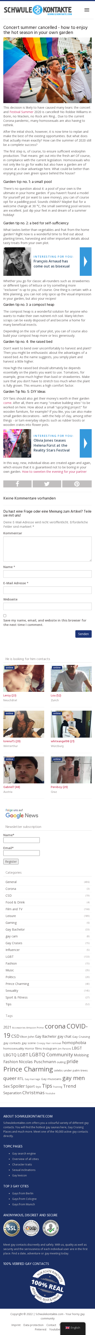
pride (72, 1061)
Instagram (50, 1048)
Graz (54, 792)
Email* (8, 848)
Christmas (33, 1092)
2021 (7, 1027)
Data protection (33, 1325)
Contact (51, 1325)
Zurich (55, 700)
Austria (7, 792)
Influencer (13, 950)
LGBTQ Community (51, 1054)
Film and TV (14, 909)
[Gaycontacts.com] (38, 9)
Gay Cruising (81, 1037)
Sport (30, 1086)
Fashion (11, 963)
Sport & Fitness (17, 997)
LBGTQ (10, 1054)
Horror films (33, 1048)
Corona (11, 889)
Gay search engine (24, 1153)
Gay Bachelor (15, 929)
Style (38, 1086)
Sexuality (12, 990)
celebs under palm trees (71, 1070)
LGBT (10, 956)
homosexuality (13, 1048)
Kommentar (12, 533)
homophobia (74, 1042)
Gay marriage (32, 1079)
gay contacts (12, 1043)
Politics (11, 977)
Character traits (22, 1164)
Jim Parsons (64, 1048)
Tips (8, 1004)
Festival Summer (21, 112)
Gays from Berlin (22, 1193)
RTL (20, 1078)
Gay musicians (51, 1079)
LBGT (77, 1048)
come (7, 403)
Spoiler (18, 1086)
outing (61, 1062)
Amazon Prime (35, 1027)
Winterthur (10, 746)
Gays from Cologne (24, 1199)
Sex (6, 1086)
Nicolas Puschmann (37, 1061)
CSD (9, 895)
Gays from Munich (23, 1204)
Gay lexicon (19, 1175)
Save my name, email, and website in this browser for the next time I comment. (44, 622)
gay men (73, 1078)
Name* (8, 835)
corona (55, 1026)
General (11, 882)
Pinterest (40, 1329)
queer (10, 1078)
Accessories (18, 1027)
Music (10, 970)
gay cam (12, 936)
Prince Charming (17, 984)
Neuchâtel (10, 700)
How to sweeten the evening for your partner (54, 471)
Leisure (11, 916)
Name (8, 567)
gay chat (64, 1036)
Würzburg (57, 746)
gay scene (29, 1043)
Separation (12, 1093)
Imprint (16, 1325)
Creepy (41, 1043)
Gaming (11, 923)
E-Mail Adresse (14, 583)
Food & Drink (15, 902)
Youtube (50, 1093)
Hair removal (53, 1043)
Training (57, 1086)
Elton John (27, 1037)
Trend (69, 1086)
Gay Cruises (14, 943)
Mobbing (81, 1055)
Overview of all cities (25, 1159)
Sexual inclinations (23, 1170)
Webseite (10, 599)
